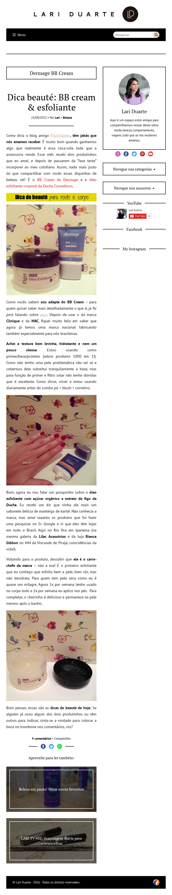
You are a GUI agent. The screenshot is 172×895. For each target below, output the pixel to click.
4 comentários (41, 739)
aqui (43, 314)
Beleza (67, 118)
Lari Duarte (134, 111)
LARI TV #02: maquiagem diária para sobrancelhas (51, 841)
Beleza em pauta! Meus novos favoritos (51, 789)
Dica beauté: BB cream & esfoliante (51, 102)
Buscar (156, 35)
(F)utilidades (60, 135)
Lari (57, 118)
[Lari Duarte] (86, 14)
